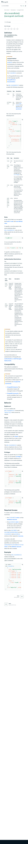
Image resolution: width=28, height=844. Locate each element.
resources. (20, 536)
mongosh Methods (21, 9)
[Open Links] (25, 2)
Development (14, 9)
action (18, 517)
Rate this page (7, 26)
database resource (16, 546)
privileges (18, 456)
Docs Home (6, 9)
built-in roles (10, 221)
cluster (16, 436)
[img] (5, 29)
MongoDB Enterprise (12, 387)
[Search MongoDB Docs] (21, 6)
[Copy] (22, 120)
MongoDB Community (13, 393)
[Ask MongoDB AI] (23, 6)
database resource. (12, 519)
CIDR (21, 205)
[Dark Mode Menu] (25, 6)
